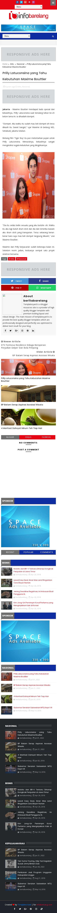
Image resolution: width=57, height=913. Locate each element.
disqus (28, 437)
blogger (10, 437)
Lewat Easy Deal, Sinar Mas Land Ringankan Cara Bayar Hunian (35, 802)
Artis (12, 64)
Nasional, (26, 86)
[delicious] (42, 909)
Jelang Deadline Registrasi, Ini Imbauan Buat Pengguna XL (35, 813)
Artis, (20, 86)
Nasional (20, 64)
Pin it (19, 288)
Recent (10, 552)
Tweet (18, 281)
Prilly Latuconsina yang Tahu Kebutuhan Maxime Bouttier (25, 379)
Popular (28, 552)
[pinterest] (29, 2)
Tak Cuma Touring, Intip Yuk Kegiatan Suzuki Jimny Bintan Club (35, 862)
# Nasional (21, 259)
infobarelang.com (44, 904)
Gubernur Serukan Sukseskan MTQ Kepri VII (33, 707)
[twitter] (21, 2)
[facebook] (17, 2)
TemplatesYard (24, 904)
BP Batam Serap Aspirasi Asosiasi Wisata (22, 404)
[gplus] (25, 2)
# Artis (11, 259)
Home (4, 64)
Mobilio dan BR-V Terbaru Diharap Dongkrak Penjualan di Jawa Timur (33, 570)
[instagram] (33, 2)
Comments (46, 552)
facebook (46, 437)
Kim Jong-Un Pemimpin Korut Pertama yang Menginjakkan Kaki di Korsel (33, 604)
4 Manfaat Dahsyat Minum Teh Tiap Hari (21, 428)
